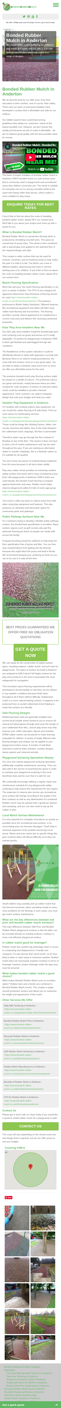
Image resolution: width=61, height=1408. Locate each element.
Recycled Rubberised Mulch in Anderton (24, 1392)
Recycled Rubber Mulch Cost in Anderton (24, 1389)
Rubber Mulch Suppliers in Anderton (22, 1398)
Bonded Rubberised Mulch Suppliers (22, 1367)
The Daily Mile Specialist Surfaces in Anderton (29, 1373)
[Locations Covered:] (3, 5)
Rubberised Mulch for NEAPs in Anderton (27, 1382)
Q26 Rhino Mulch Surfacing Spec (20, 1395)
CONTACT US (30, 1126)
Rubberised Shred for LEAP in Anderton (26, 1379)
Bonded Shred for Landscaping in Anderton (28, 1385)
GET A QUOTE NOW (30, 652)
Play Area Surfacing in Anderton (22, 1376)
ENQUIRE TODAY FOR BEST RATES (30, 206)
